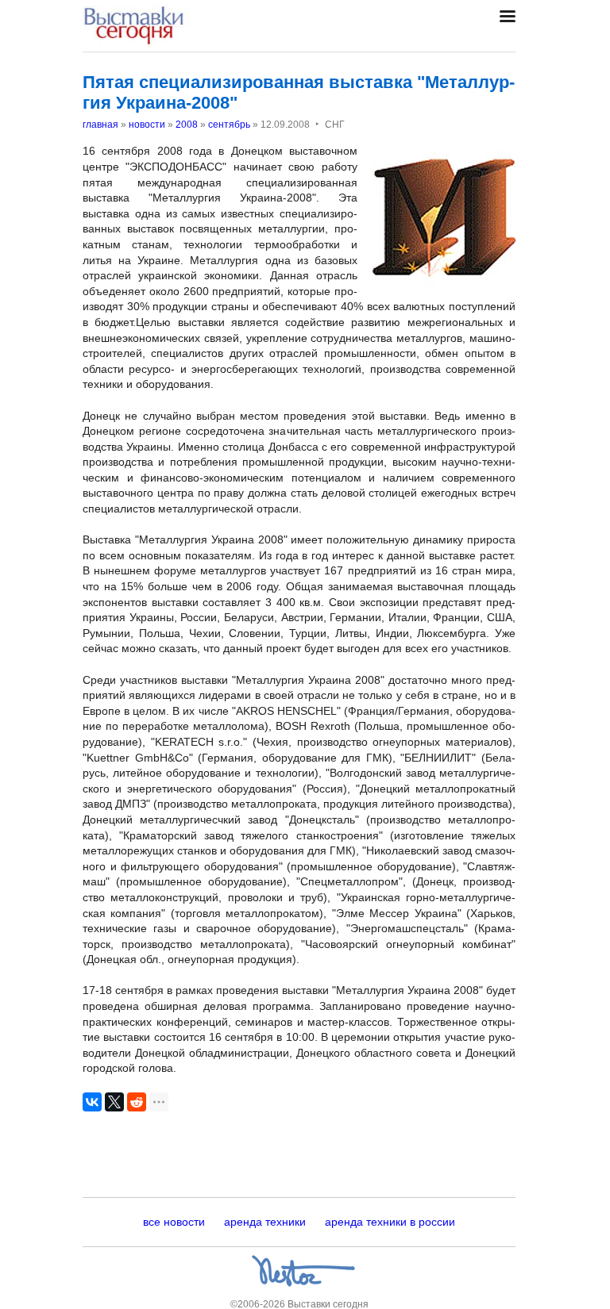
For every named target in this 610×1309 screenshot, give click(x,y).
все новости (174, 1221)
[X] (114, 1101)
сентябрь (229, 124)
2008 (187, 124)
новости (147, 124)
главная (100, 124)
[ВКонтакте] (92, 1101)
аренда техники (265, 1221)
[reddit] (136, 1101)
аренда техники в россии (390, 1221)
